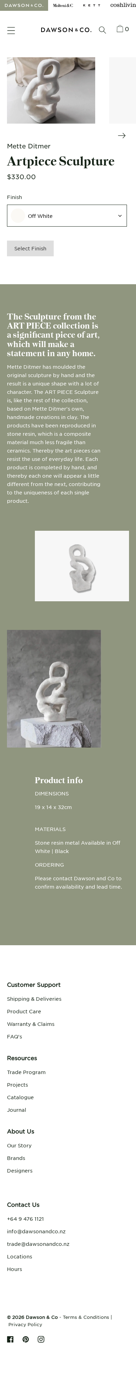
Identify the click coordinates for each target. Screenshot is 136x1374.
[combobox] (67, 216)
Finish (14, 197)
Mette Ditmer (29, 146)
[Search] (102, 30)
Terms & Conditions (86, 1317)
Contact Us (23, 1204)
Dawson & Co (42, 1317)
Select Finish (30, 248)
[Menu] (11, 30)
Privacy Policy (25, 1324)
